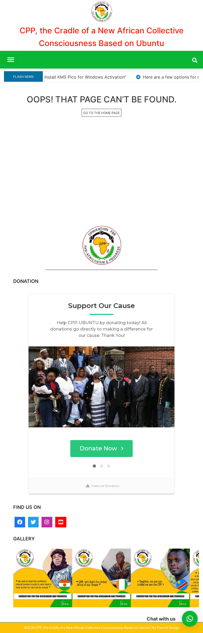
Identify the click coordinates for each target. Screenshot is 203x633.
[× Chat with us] (190, 619)
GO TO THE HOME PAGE (101, 113)
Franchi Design (168, 628)
